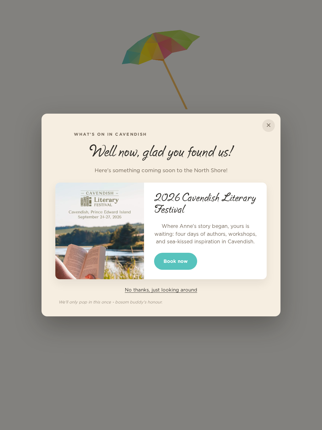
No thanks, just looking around (161, 290)
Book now (176, 261)
